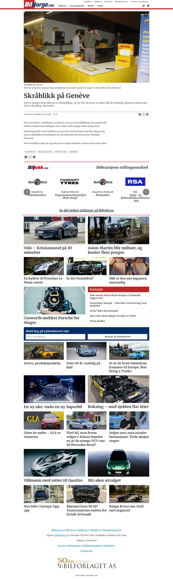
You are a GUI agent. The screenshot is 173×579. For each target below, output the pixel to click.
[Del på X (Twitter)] (143, 114)
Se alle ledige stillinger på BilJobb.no (86, 210)
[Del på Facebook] (139, 114)
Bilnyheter (62, 6)
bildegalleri (45, 152)
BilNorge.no (58, 530)
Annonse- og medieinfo (139, 1)
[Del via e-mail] (147, 114)
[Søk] (143, 6)
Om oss (61, 545)
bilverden (30, 152)
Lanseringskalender (77, 6)
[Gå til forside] (39, 4)
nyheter (73, 152)
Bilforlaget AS (62, 535)
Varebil (100, 6)
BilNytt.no (98, 1)
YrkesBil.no (88, 1)
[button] (27, 192)
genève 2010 (60, 152)
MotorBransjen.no (121, 1)
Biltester (91, 6)
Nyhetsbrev (109, 545)
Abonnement (74, 545)
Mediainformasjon (92, 545)
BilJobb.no (109, 1)
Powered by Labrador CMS (86, 575)
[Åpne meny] (148, 6)
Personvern (87, 551)
